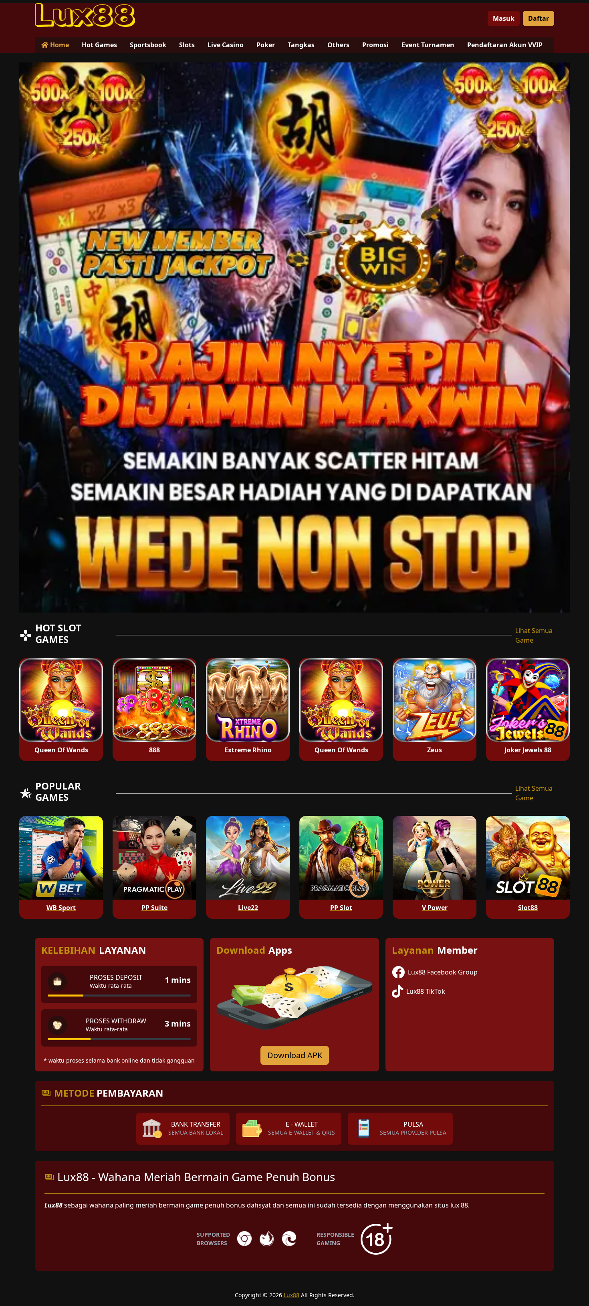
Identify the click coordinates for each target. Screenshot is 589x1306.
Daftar (538, 18)
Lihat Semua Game (534, 635)
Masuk (503, 18)
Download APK (294, 1055)
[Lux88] (85, 15)
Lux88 (291, 1295)
